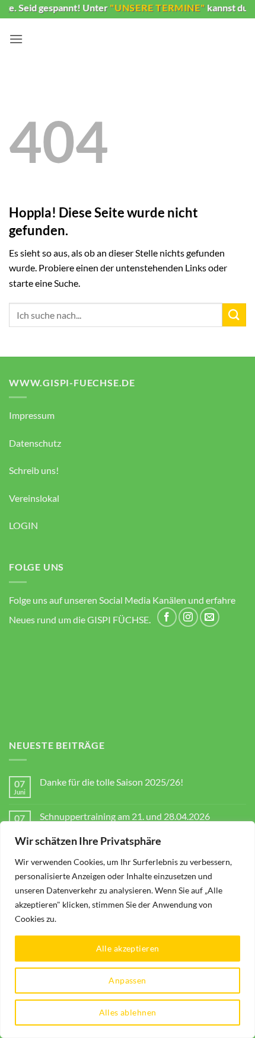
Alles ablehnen (128, 1012)
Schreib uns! (34, 470)
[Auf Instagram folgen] (188, 617)
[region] (127, 929)
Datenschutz (35, 442)
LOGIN (23, 525)
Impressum (32, 415)
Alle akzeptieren (128, 948)
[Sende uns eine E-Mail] (209, 617)
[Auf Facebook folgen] (167, 617)
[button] (16, 38)
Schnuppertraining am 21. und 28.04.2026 (125, 816)
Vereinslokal (34, 498)
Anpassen (127, 980)
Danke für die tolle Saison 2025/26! (111, 781)
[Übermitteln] (234, 314)
